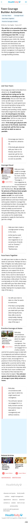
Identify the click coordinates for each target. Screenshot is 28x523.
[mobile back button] (2, 2)
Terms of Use (21, 503)
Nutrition (7, 496)
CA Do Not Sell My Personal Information (11, 510)
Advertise (21, 499)
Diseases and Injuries (10, 493)
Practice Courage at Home (10, 21)
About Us (15, 499)
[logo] (14, 515)
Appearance (7, 499)
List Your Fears (6, 15)
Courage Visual (18, 15)
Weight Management (17, 496)
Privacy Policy (14, 506)
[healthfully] (14, 2)
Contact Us (7, 503)
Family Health (20, 493)
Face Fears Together (8, 18)
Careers (13, 503)
